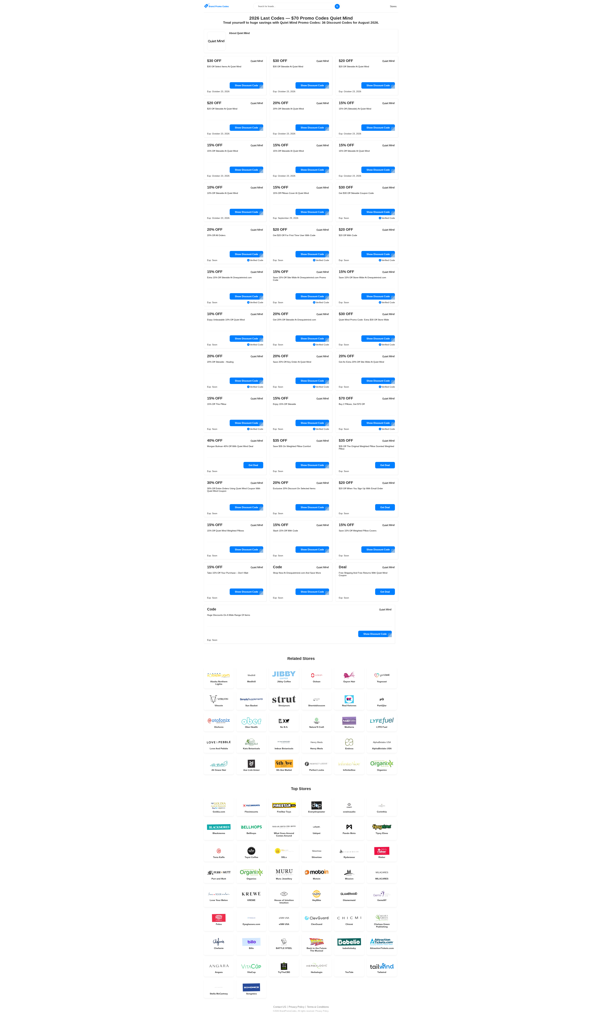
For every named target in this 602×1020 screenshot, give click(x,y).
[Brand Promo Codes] (216, 6)
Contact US (279, 1007)
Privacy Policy (296, 1007)
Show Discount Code (246, 85)
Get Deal (253, 465)
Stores (393, 6)
